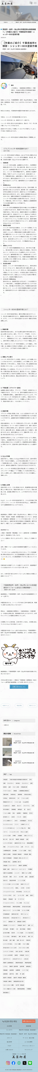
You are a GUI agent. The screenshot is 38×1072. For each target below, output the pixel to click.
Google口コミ (6, 805)
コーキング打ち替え (7, 843)
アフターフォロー (7, 790)
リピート (5, 832)
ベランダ (19, 817)
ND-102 (30, 820)
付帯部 (14, 835)
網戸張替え (14, 936)
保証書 (15, 790)
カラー (4, 921)
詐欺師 (28, 929)
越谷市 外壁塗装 (7, 977)
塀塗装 (4, 899)
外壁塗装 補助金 (7, 981)
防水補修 (15, 850)
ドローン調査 (26, 944)
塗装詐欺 (12, 970)
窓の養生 (12, 929)
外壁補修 (20, 835)
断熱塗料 (20, 809)
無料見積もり (6, 992)
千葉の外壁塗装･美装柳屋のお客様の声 (18, 779)
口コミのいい (11, 783)
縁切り (31, 895)
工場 (22, 846)
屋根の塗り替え (15, 914)
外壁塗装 (5, 779)
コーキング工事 (6, 835)
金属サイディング (25, 884)
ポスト (15, 876)
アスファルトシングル (8, 888)
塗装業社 (19, 813)
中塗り (29, 850)
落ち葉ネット (6, 817)
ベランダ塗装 (20, 932)
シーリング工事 (21, 880)
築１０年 (5, 839)
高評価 (4, 787)
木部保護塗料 (23, 820)
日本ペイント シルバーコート (19, 869)
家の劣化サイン (26, 917)
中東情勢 (29, 988)
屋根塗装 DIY (12, 921)
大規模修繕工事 (6, 850)
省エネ (28, 809)
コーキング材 (21, 895)
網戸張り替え (12, 798)
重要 (4, 846)
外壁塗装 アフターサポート (10, 865)
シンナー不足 (25, 970)
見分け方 (5, 880)
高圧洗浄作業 (13, 880)
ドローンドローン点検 (24, 947)
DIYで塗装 (5, 929)
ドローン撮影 (18, 944)
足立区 (13, 817)
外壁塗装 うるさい (24, 955)
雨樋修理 (25, 813)
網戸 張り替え (22, 936)
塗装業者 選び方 (17, 861)
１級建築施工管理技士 (24, 790)
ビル (32, 846)
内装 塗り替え (19, 951)
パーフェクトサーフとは (8, 891)
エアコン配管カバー (7, 820)
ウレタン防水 (6, 936)
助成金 (13, 805)
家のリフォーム (24, 914)
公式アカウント (6, 959)
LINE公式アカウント (17, 959)
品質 (10, 787)
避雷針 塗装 (6, 869)
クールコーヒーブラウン (8, 903)
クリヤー (17, 824)
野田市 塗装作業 (14, 966)
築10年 (13, 932)
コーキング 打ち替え (8, 951)
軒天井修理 (19, 891)
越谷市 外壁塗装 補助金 (20, 977)
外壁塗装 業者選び (17, 854)
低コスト (19, 805)
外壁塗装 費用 (27, 854)
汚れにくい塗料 (24, 832)
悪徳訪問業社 (30, 843)
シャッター (17, 873)
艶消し (17, 888)
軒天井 (30, 813)
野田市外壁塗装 (19, 962)
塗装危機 (5, 974)
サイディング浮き (7, 895)
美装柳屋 (28, 1026)
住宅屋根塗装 (6, 914)
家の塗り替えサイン (16, 917)
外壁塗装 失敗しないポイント (21, 858)
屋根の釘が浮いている (20, 843)
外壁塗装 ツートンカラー (9, 925)
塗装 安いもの (20, 940)
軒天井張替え (6, 809)
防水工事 (5, 876)
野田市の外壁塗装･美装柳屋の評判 (28, 1030)
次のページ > (32, 705)
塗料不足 (12, 974)
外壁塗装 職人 (6, 861)
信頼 (4, 783)
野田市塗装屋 (28, 962)
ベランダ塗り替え (29, 932)
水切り (16, 820)
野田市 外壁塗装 (20, 839)
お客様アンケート (25, 824)
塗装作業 (22, 966)
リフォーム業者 (6, 813)
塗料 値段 (12, 940)
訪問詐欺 (18, 970)
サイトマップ (28, 1049)
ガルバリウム (27, 805)
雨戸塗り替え (6, 917)
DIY (18, 798)
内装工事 (27, 951)
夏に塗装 (5, 940)
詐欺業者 (14, 809)
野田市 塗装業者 (23, 865)
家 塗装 (22, 974)
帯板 (29, 828)
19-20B (27, 888)
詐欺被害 (5, 970)
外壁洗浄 (28, 940)
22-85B (22, 888)
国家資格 (20, 794)
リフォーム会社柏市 (7, 955)
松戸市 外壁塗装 (20, 985)
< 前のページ (5, 705)
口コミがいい (25, 783)
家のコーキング (6, 910)
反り (15, 895)
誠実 (31, 783)
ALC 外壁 (21, 876)
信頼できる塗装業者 (7, 873)
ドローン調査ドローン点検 (9, 988)
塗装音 (16, 955)
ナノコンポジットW (14, 832)
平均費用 (30, 869)
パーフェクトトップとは (13, 846)
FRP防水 (5, 798)
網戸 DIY (30, 936)
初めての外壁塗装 (7, 858)
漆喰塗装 (11, 899)
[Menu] (35, 3)
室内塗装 (32, 876)
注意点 (24, 817)
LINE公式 (26, 959)
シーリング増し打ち (21, 828)
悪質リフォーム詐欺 (26, 873)
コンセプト (9, 1030)
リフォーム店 (18, 802)
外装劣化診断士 (27, 794)
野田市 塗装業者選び (8, 962)
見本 (14, 813)
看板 (11, 876)
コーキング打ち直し (7, 944)
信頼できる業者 (6, 854)
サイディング (27, 891)
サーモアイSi (21, 899)
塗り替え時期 (6, 932)
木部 (33, 805)
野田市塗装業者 (21, 988)
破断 (27, 895)
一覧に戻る (19, 705)
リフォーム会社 (24, 798)
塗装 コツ (30, 925)
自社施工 (18, 783)
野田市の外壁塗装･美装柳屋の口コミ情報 (9, 1034)
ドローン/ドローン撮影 (8, 985)
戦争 (17, 974)
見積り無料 (5, 794)
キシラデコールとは (7, 824)
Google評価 (25, 802)
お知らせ (6, 725)
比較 (27, 839)
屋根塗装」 (28, 966)
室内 (26, 876)
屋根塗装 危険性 (21, 921)
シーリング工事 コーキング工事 (11, 884)
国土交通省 (22, 929)
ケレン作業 (19, 903)
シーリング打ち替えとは (8, 828)
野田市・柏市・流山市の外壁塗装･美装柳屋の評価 (28, 1034)
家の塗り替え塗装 (26, 906)
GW (17, 929)
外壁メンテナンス (28, 835)
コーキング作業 (16, 910)
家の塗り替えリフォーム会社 (10, 947)
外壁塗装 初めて (22, 925)
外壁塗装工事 (24, 787)
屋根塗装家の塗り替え (19, 981)
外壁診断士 (13, 794)
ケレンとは (26, 903)
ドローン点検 (16, 787)
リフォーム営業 (22, 850)
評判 (31, 779)
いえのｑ (5, 966)
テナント (27, 846)
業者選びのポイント (7, 802)
